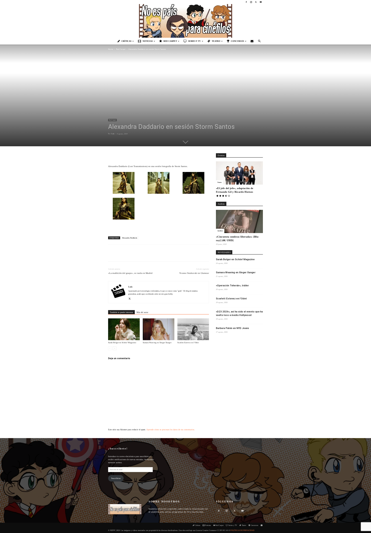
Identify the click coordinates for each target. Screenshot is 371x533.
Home (110, 49)
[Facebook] (246, 2)
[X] (256, 2)
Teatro (216, 41)
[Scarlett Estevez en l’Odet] (193, 329)
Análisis (220, 231)
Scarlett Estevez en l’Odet (188, 342)
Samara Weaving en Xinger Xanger (157, 342)
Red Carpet (170, 41)
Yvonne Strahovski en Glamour (194, 273)
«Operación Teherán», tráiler (232, 285)
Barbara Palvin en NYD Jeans (232, 328)
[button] (259, 41)
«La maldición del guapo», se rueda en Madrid (130, 273)
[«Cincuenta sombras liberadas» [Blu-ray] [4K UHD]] (239, 221)
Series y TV (194, 41)
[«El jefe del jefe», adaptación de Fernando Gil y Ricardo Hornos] (239, 173)
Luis (112, 134)
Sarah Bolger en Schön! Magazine (122, 342)
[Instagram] (251, 2)
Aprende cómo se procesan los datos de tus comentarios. (170, 430)
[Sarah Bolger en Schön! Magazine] (124, 329)
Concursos (237, 41)
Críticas (126, 41)
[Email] (148, 255)
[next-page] (114, 348)
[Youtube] (261, 2)
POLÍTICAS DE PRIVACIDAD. (242, 530)
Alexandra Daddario (129, 238)
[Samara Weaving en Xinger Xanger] (158, 329)
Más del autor (142, 312)
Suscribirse (116, 478)
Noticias (148, 41)
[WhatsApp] (142, 255)
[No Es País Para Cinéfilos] (185, 21)
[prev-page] (110, 348)
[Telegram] (155, 255)
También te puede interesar (121, 312)
